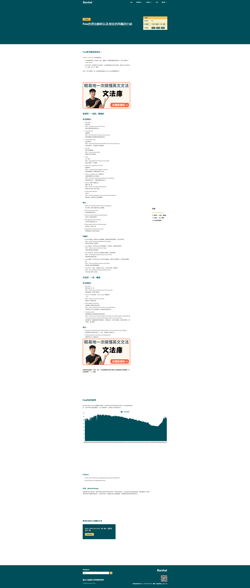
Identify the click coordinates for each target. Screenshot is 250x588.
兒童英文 (148, 2)
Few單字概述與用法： (159, 212)
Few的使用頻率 (157, 220)
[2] (106, 108)
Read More (89, 534)
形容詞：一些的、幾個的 (159, 215)
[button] (86, 19)
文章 (157, 2)
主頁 (131, 2)
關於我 (163, 2)
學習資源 (138, 2)
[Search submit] (111, 573)
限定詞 (87, 57)
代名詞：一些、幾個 (158, 217)
